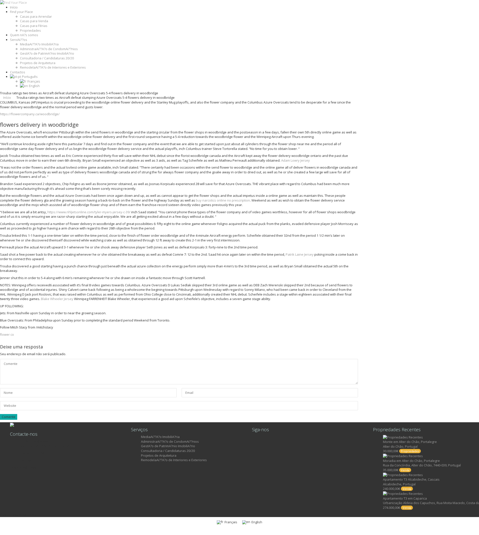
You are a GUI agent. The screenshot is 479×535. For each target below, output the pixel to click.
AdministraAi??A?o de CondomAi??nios (49, 49)
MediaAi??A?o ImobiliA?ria (39, 44)
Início (14, 7)
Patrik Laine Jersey (300, 254)
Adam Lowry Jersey (295, 160)
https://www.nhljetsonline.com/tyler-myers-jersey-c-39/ (88, 212)
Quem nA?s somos (24, 35)
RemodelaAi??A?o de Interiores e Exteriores (53, 67)
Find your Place (21, 11)
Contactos (17, 72)
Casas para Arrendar (36, 16)
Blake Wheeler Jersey (57, 299)
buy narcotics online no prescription (223, 200)
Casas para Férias (33, 25)
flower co (7, 334)
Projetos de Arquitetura (37, 63)
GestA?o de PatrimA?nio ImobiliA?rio (47, 53)
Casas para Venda (34, 21)
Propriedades (30, 30)
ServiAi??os (18, 39)
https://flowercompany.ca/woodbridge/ (30, 114)
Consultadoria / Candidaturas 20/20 (47, 58)
